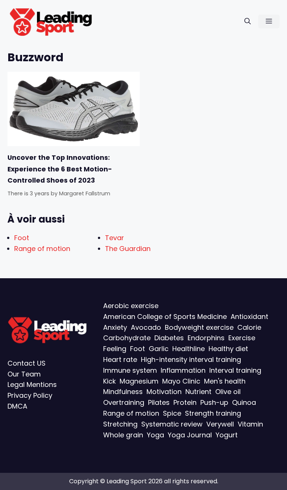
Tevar (114, 237)
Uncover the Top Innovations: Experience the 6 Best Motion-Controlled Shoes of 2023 (59, 169)
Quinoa (244, 402)
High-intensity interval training (191, 359)
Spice (172, 413)
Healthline (188, 349)
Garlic (159, 349)
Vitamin (250, 424)
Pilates (159, 402)
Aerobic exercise (130, 305)
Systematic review (172, 424)
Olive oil (228, 392)
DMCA (17, 406)
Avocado (146, 327)
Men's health (225, 381)
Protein (185, 402)
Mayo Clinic (181, 381)
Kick (109, 381)
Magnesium (139, 381)
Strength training (213, 413)
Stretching (120, 424)
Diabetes (169, 338)
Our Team (24, 374)
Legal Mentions (32, 385)
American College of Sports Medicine (165, 316)
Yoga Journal (190, 435)
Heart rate (120, 359)
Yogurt (227, 435)
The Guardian (128, 248)
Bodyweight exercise (199, 327)
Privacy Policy (29, 395)
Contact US (26, 363)
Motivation (164, 392)
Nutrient (198, 392)
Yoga (155, 435)
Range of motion (42, 248)
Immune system (130, 370)
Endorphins (206, 338)
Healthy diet (228, 349)
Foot (21, 237)
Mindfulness (123, 392)
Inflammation (183, 370)
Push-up (214, 402)
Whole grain (123, 435)
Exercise (241, 338)
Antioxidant (249, 316)
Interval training (235, 370)
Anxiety (115, 327)
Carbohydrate (127, 338)
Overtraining (123, 402)
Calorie (249, 327)
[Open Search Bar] (247, 21)
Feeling (114, 349)
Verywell (220, 424)
